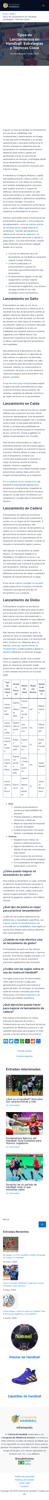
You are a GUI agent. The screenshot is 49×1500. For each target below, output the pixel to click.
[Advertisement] (24, 91)
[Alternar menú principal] (43, 5)
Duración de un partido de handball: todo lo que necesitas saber (21, 1187)
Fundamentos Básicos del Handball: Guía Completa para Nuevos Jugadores (23, 1141)
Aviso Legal (24, 1483)
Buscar (6, 1219)
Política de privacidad (24, 1476)
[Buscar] (42, 1224)
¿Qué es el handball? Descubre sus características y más (24, 1100)
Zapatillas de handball (24, 1396)
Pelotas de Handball (24, 1357)
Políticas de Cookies (24, 1480)
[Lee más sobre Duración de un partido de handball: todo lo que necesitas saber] (24, 1167)
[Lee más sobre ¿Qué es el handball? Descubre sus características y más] (24, 1085)
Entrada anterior (24, 1051)
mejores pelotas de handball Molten (19, 923)
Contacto (24, 1486)
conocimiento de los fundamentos (21, 481)
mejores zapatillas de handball (29, 583)
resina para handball (21, 383)
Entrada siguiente (24, 1056)
